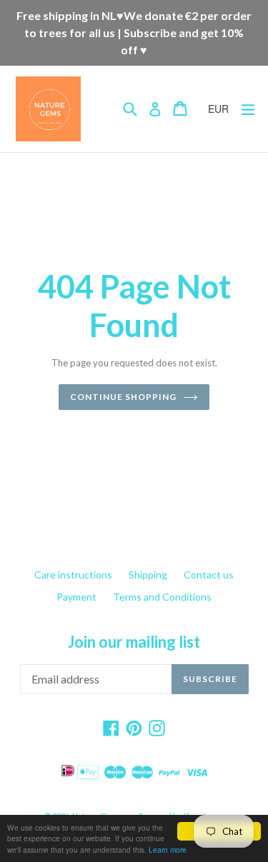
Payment (76, 597)
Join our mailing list (134, 642)
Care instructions (73, 574)
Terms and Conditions (162, 597)
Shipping (148, 574)
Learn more (168, 849)
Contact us (209, 574)
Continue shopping (123, 396)
